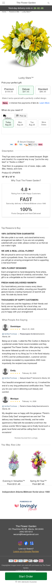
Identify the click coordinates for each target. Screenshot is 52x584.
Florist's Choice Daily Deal (30, 406)
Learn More (44, 102)
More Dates (43, 123)
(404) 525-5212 (26, 531)
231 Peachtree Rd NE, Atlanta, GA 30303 (26, 529)
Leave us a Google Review (26, 551)
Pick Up (23, 115)
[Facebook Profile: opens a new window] (26, 543)
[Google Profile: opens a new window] (32, 543)
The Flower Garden (26, 3)
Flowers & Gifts (14, 11)
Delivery (8, 117)
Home (4, 11)
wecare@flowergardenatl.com (26, 534)
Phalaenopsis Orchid (28, 334)
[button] (46, 578)
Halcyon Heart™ (26, 378)
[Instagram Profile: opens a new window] (20, 543)
